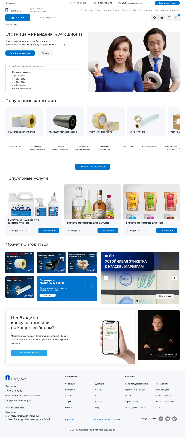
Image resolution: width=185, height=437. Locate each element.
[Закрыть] (148, 179)
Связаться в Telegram (55, 221)
